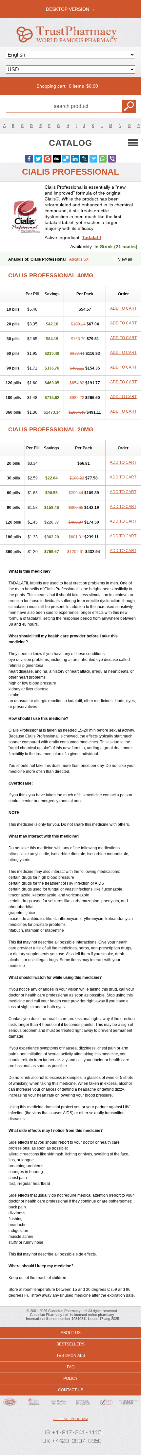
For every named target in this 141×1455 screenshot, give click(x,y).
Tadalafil (91, 237)
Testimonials (70, 1355)
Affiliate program (70, 1419)
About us (71, 1332)
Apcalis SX (79, 259)
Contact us (70, 1390)
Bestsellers (70, 1344)
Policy (70, 1378)
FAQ (70, 1367)
